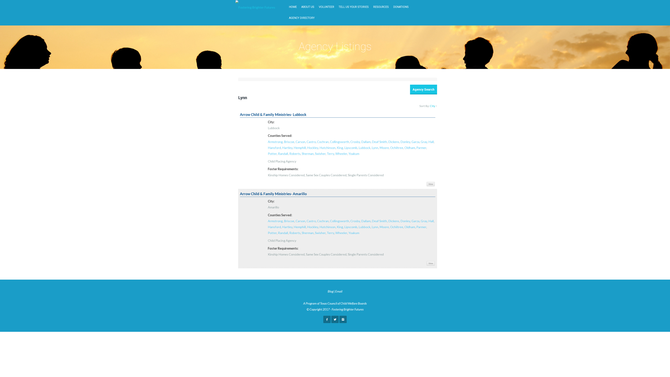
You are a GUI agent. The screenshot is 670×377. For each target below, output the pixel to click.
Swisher (320, 154)
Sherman (308, 154)
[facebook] (327, 319)
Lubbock (364, 148)
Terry (330, 154)
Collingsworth (339, 142)
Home (293, 7)
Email (338, 291)
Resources (381, 7)
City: (271, 122)
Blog (330, 291)
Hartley (287, 148)
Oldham (409, 148)
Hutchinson (327, 148)
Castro (311, 142)
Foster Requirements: (283, 169)
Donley (405, 142)
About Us (307, 7)
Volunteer (326, 7)
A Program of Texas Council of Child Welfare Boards (335, 303)
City (432, 106)
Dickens (393, 142)
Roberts (294, 154)
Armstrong (275, 142)
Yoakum (353, 154)
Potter (272, 154)
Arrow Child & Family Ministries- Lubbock (273, 114)
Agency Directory (302, 18)
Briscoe (289, 142)
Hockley (312, 148)
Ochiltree (396, 148)
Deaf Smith (379, 142)
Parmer (421, 148)
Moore (384, 148)
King (340, 148)
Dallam (366, 142)
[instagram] (343, 319)
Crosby (355, 142)
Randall (283, 154)
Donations (401, 7)
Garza (415, 142)
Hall (431, 142)
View (431, 184)
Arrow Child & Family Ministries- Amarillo (273, 194)
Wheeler (341, 154)
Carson (300, 142)
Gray (424, 142)
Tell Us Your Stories (354, 7)
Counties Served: (280, 136)
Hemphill (300, 148)
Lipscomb (350, 148)
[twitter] (335, 319)
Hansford (274, 148)
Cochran (323, 142)
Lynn (375, 148)
